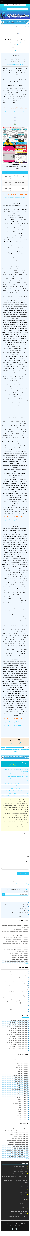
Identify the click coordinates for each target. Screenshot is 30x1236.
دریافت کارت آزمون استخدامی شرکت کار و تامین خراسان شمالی (16, 981)
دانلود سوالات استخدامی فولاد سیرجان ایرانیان (19, 1128)
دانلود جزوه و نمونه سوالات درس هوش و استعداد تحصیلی (17, 1150)
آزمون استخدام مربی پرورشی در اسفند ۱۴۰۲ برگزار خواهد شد (16, 985)
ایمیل (27, 861)
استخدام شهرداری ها (16, 749)
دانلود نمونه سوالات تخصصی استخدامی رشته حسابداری (17, 1142)
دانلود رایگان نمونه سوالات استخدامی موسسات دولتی (18, 1156)
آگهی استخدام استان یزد (23, 1119)
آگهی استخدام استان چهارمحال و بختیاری (20, 1075)
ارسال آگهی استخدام (23, 1194)
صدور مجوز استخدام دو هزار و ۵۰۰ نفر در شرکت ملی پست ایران (15, 1009)
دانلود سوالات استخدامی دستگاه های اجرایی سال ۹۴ (18, 1134)
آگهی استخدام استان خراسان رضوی (21, 1079)
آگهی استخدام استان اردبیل (22, 1063)
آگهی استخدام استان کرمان (23, 1099)
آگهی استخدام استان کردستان (22, 1097)
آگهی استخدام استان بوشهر (23, 1071)
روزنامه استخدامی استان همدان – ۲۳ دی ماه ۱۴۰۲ (18, 1040)
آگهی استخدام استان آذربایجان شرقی (21, 1059)
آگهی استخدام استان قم (23, 1095)
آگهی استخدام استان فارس (23, 1091)
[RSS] (12, 1229)
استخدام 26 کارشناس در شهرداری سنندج (14, 747)
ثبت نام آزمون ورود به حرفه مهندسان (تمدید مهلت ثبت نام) (17, 941)
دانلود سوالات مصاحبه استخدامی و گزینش (20, 1146)
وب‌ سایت (27, 866)
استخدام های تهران (23, 1192)
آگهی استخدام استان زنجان (23, 1085)
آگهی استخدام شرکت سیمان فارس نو (21, 929)
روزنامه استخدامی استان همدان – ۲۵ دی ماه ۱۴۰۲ (18, 1030)
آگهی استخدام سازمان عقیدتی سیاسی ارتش (20, 935)
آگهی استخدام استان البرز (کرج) (22, 1067)
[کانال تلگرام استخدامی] (15, 22)
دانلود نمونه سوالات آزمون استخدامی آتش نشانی (15, 111)
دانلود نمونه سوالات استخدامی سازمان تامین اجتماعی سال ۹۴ (16, 1130)
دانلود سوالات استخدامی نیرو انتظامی (21, 1148)
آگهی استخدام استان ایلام (23, 1069)
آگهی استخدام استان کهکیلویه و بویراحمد (20, 1103)
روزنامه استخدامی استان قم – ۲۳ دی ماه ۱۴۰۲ (19, 1032)
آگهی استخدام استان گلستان (22, 1105)
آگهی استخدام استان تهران (23, 1073)
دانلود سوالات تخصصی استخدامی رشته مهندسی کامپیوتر (17, 1140)
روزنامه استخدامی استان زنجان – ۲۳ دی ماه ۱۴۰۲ (18, 1038)
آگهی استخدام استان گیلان (23, 1107)
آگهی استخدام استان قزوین (23, 1093)
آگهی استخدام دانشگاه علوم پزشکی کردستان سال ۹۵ (18, 793)
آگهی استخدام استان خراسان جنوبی (21, 1077)
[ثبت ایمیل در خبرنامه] (3, 894)
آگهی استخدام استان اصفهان (22, 1065)
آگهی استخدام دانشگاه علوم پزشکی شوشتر (20, 955)
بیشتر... (26, 963)
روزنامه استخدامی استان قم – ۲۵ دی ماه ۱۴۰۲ (19, 1028)
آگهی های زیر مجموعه (22, 26)
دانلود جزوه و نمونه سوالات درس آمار (21, 1154)
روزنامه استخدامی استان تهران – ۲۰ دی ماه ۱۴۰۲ (18, 1046)
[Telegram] (16, 1229)
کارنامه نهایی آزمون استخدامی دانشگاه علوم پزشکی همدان (17, 773)
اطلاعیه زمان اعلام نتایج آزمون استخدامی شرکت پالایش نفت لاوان (16, 1000)
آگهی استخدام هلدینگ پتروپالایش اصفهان (20, 959)
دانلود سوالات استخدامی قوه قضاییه (21, 1136)
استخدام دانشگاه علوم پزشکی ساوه (21, 951)
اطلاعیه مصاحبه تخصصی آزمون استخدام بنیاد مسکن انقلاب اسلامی (16, 993)
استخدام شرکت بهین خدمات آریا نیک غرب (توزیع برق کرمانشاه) (16, 961)
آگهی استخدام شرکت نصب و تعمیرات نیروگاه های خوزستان (17, 939)
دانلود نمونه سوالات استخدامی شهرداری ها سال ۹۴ (18, 1132)
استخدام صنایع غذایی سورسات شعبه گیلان (19, 1173)
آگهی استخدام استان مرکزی (23, 1113)
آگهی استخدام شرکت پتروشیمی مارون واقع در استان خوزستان (16, 790)
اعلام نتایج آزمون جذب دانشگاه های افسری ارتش (19, 995)
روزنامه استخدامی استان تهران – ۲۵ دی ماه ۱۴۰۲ (18, 1022)
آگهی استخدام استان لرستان (22, 1109)
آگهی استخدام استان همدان (23, 1117)
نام (28, 856)
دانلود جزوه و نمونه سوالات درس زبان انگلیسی (19, 1152)
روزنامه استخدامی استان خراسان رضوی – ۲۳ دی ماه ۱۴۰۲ (17, 1034)
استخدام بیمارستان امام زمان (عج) (20, 1171)
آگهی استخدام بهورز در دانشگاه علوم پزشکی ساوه (19, 953)
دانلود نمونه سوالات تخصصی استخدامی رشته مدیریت (18, 1144)
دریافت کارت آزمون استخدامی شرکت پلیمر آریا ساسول (18, 991)
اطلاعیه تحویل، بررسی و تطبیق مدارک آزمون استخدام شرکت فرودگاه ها (15, 997)
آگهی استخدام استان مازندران (22, 1111)
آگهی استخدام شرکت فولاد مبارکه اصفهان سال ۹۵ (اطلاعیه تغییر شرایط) (15, 795)
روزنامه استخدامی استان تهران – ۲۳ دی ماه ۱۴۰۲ (18, 1036)
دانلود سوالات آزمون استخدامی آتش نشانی (20, 1138)
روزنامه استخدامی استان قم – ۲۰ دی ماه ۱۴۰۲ (19, 1044)
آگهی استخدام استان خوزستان (22, 1083)
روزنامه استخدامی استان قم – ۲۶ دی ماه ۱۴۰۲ (19, 1020)
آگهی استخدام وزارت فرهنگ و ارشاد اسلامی (20, 947)
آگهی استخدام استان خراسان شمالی (21, 1081)
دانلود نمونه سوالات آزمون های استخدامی (19, 1166)
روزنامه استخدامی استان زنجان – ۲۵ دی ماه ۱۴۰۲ (18, 1024)
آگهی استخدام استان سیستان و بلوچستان (20, 1089)
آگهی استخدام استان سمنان (23, 1087)
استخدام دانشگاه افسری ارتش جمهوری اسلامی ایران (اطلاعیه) (16, 783)
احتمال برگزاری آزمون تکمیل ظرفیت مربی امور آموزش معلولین (16, 972)
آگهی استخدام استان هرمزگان (22, 1115)
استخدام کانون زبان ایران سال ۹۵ (22, 785)
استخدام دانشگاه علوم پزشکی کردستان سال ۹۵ (19, 788)
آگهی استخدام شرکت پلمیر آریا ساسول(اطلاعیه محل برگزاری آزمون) (15, 949)
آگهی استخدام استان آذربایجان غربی (21, 1061)
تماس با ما (25, 1199)
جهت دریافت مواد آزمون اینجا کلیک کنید (15, 64)
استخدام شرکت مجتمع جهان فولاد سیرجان (20, 957)
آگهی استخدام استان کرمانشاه (22, 1101)
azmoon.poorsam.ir (11, 743)
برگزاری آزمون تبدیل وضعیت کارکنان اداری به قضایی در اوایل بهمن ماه (15, 983)
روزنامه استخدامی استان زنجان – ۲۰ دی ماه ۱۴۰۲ (18, 1048)
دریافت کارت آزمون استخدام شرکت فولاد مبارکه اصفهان (18, 776)
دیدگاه (27, 838)
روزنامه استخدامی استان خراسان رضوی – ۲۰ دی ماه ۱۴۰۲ (17, 1042)
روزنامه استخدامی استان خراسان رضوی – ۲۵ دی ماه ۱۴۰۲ (17, 1026)
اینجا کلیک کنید (12, 765)
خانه (28, 26)
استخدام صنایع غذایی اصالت (21, 1168)
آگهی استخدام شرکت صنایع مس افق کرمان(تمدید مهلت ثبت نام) (16, 937)
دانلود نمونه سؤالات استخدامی (21, 1197)
